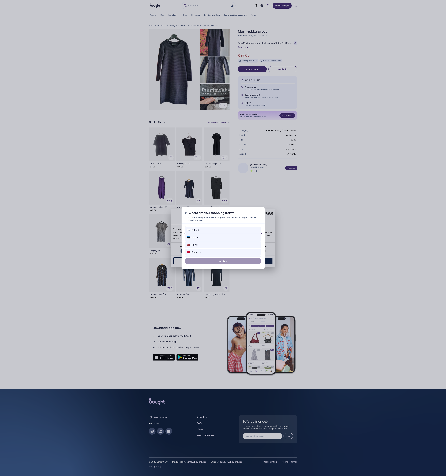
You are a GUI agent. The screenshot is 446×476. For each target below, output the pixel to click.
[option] (223, 230)
